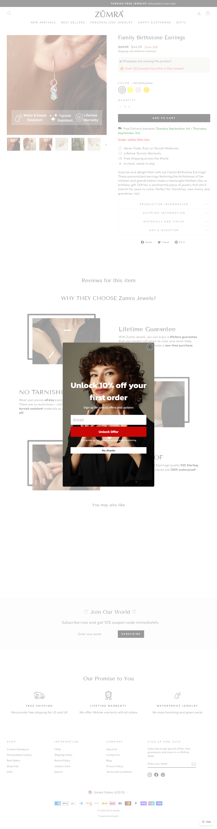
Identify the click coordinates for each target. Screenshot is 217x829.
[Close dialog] (150, 347)
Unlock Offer (109, 431)
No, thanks (108, 450)
